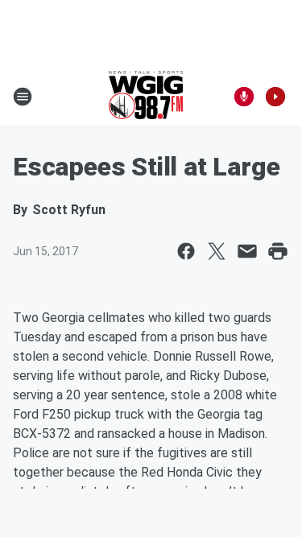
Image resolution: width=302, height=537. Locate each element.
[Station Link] (146, 96)
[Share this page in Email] (247, 251)
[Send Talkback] (244, 96)
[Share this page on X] (216, 251)
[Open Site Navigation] (22, 96)
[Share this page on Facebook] (186, 251)
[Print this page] (278, 251)
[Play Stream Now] (275, 96)
